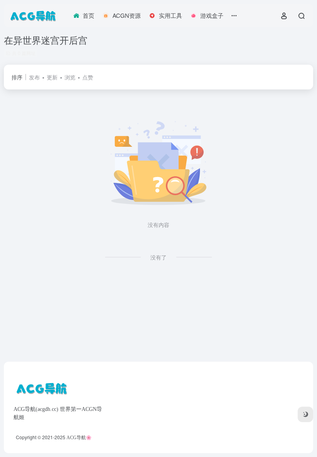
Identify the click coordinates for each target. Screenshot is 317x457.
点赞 (87, 77)
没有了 (158, 257)
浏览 (70, 77)
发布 (34, 77)
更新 (52, 77)
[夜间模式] (305, 414)
